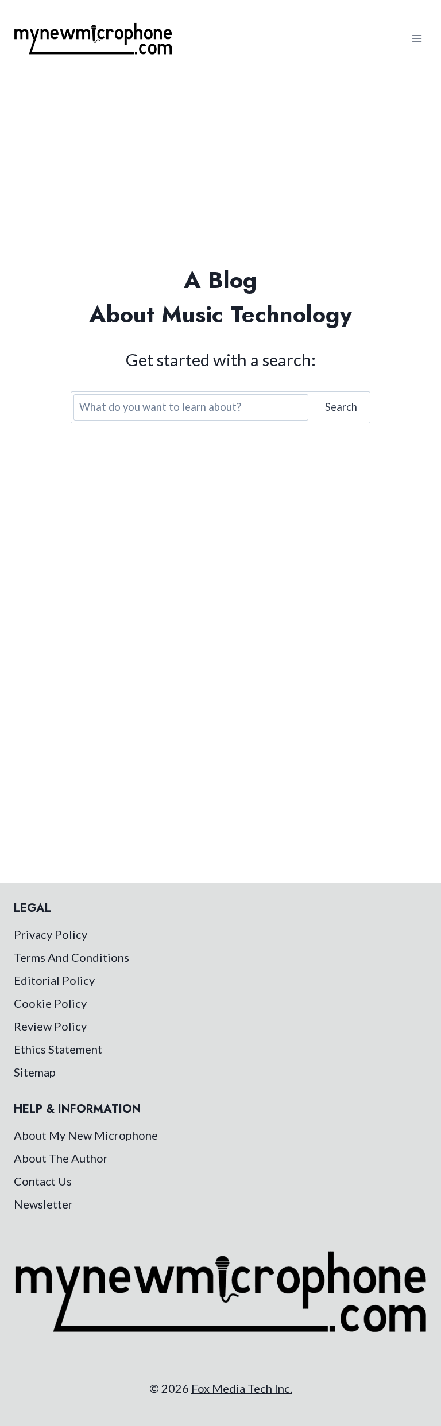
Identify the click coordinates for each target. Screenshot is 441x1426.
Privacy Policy (50, 934)
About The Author (61, 1158)
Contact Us (43, 1181)
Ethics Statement (58, 1049)
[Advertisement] (220, 163)
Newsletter (43, 1204)
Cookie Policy (50, 1003)
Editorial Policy (54, 980)
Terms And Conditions (71, 957)
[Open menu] (416, 38)
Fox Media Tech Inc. (241, 1388)
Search (341, 407)
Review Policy (50, 1026)
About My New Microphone (86, 1135)
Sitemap (35, 1072)
